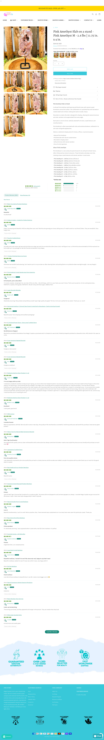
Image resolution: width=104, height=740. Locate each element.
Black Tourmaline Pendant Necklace (17, 204)
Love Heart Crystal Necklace (14, 550)
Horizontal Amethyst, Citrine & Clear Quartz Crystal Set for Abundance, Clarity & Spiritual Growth (33, 306)
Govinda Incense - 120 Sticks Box (16, 534)
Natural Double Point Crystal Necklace (17, 501)
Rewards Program (56, 696)
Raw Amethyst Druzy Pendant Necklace (18, 467)
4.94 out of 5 (36, 186)
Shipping (55, 45)
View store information (60, 83)
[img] (32, 186)
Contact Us (30, 702)
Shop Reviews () (25, 195)
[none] (56, 55)
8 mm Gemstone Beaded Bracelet (16, 340)
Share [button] (56, 27)
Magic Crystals (49, 736)
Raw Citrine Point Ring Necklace (16, 518)
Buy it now (70, 73)
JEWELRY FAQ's (31, 699)
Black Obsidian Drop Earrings (15, 599)
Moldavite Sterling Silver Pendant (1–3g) (18, 373)
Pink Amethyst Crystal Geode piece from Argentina (21, 272)
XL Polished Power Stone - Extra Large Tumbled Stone (22, 322)
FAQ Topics (55, 705)
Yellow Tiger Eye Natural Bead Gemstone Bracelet (20, 432)
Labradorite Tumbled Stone (14, 449)
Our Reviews (55, 702)
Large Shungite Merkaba (14, 290)
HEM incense (10, 414)
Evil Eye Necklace (12, 566)
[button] (92, 14)
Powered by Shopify (56, 736)
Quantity (55, 60)
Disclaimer (30, 705)
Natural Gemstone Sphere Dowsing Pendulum (19, 582)
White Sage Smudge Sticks (14, 615)
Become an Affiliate (57, 699)
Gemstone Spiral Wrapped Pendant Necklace (19, 484)
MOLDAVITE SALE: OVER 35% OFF (51, 8)
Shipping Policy (32, 694)
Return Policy (31, 696)
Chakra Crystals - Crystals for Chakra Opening (19, 220)
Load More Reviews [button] (52, 632)
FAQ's (29, 691)
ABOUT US (54, 691)
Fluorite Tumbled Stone (13, 238)
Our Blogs (54, 694)
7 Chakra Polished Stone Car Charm (17, 256)
